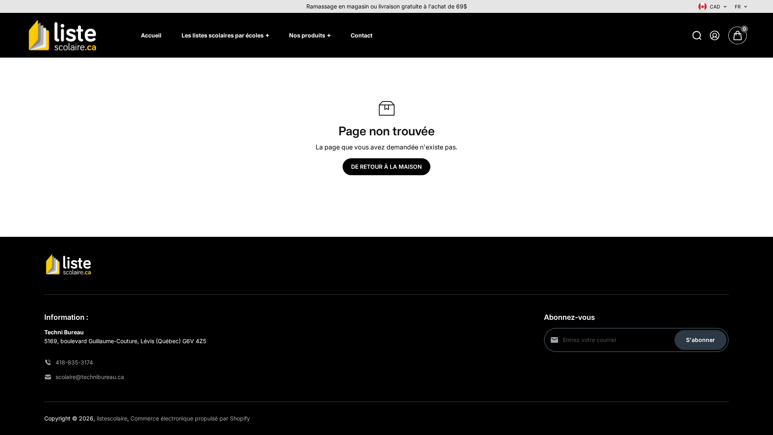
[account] (714, 35)
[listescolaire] (62, 35)
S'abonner (700, 339)
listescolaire (112, 418)
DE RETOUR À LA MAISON (386, 166)
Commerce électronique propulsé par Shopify (190, 418)
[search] (697, 35)
